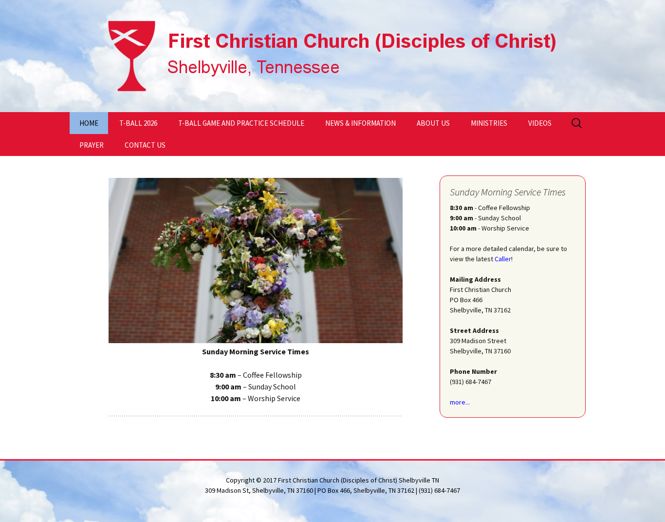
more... (460, 402)
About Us (433, 123)
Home (88, 123)
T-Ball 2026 (138, 123)
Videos (540, 123)
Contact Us (145, 145)
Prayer (91, 145)
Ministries (489, 123)
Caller (503, 258)
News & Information (360, 123)
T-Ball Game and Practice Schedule (241, 123)
